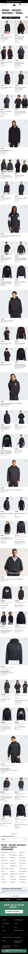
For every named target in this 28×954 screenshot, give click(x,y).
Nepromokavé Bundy (13, 866)
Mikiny (2, 876)
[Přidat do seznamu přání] (12, 22)
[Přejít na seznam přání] (5, 5)
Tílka (2, 866)
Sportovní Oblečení (12, 871)
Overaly (3, 855)
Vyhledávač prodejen (18, 930)
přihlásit (8, 899)
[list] (12, 18)
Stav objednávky (5, 923)
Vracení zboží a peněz (18, 919)
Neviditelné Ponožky (12, 863)
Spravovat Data (17, 937)
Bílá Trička (12, 852)
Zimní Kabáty (4, 852)
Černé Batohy (22, 863)
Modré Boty (12, 857)
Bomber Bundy (4, 863)
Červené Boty (13, 879)
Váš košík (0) (19, 899)
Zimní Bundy (22, 857)
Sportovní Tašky (5, 868)
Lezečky (21, 866)
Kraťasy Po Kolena (3, 882)
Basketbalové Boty (22, 877)
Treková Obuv (22, 860)
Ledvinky (3, 857)
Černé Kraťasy (22, 879)
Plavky (2, 871)
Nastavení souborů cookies (8, 937)
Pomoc (3, 930)
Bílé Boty (12, 868)
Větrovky (3, 879)
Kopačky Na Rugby (22, 852)
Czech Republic (16, 952)
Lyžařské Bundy (14, 874)
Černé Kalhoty (13, 855)
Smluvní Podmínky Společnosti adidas (6, 946)
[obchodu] (14, 5)
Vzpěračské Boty (23, 871)
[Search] (22, 5)
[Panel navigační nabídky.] (2, 5)
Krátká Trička (4, 860)
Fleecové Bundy (23, 868)
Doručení (4, 919)
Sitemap (16, 923)
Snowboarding (4, 874)
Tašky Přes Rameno (12, 882)
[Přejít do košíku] (25, 5)
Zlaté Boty (12, 860)
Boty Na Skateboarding (22, 855)
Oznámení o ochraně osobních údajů (18, 942)
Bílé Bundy (21, 874)
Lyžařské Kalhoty (12, 877)
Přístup (15, 945)
